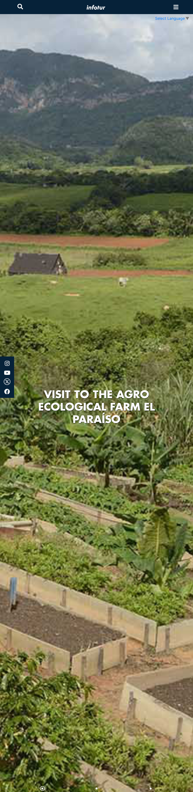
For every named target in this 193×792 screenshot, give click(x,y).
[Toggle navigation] (176, 7)
